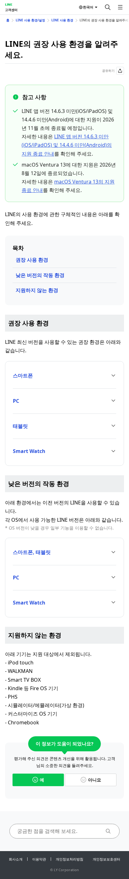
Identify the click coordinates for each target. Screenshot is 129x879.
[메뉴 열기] (120, 7)
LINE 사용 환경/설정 (30, 20)
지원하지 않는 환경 (37, 290)
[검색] (107, 7)
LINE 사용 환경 (62, 20)
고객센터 (11, 10)
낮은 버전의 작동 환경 (40, 275)
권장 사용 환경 (32, 259)
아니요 (94, 780)
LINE (8, 4)
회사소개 (16, 859)
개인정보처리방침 (69, 859)
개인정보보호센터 (106, 859)
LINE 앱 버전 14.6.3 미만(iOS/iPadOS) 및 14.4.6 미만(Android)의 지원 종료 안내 (67, 145)
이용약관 (39, 859)
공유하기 (108, 70)
